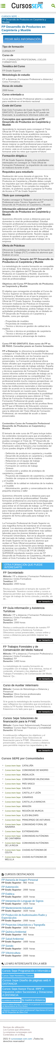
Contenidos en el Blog (14, 1034)
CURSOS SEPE (9, 16)
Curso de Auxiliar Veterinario (20, 685)
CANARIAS (19, 797)
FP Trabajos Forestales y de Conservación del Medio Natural (23, 648)
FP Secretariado (13, 572)
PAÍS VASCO (20, 783)
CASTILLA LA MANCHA (25, 801)
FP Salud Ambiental (13, 939)
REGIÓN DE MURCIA (24, 811)
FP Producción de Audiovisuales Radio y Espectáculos (24, 916)
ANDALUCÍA (19, 774)
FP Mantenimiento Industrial (17, 908)
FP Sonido (7, 946)
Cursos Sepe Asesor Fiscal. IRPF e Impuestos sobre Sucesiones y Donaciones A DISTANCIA (27, 992)
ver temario (44, 601)
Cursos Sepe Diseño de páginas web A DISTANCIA (26, 982)
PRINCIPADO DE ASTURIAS (27, 820)
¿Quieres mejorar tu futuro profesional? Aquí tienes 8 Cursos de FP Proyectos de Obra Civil (27, 1011)
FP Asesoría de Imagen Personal (20, 880)
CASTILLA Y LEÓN (23, 792)
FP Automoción (10, 887)
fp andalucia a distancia (11, 1000)
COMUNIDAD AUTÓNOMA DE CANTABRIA (27, 837)
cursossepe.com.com (21, 1038)
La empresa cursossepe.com (17, 1032)
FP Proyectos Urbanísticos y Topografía (23, 924)
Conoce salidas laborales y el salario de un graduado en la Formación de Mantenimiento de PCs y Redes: (27, 1005)
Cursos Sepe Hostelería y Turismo (17, 975)
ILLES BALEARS (21, 815)
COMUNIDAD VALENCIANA (27, 779)
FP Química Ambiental (14, 932)
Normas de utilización (13, 1027)
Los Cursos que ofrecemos (16, 1029)
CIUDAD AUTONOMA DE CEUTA (26, 851)
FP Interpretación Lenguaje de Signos (22, 901)
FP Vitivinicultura (11, 953)
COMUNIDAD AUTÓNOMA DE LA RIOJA (27, 844)
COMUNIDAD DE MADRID (26, 770)
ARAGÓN (18, 806)
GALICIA (18, 788)
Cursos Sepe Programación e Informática (26, 970)
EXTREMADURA (22, 831)
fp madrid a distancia (33, 1000)
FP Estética (8, 894)
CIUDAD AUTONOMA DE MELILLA (26, 858)
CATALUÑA (19, 765)
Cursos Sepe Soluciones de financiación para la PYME (20, 720)
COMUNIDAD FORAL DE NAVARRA (26, 825)
